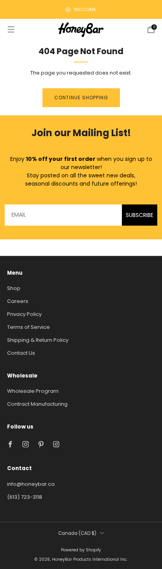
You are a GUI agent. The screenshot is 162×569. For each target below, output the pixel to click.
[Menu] (11, 29)
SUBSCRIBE (139, 215)
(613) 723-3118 (24, 497)
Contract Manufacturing (37, 404)
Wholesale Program (33, 391)
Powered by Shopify (81, 550)
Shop (13, 288)
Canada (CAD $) (77, 533)
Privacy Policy (24, 314)
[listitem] (81, 9)
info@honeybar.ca (31, 484)
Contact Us (21, 353)
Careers (17, 301)
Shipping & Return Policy (37, 340)
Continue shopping (81, 97)
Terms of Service (28, 327)
